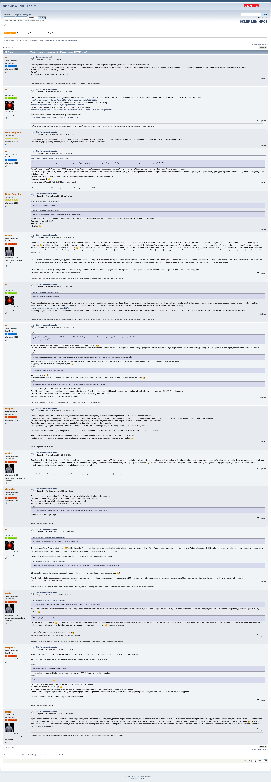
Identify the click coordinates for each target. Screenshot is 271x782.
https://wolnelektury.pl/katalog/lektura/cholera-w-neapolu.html (54, 117)
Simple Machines (145, 776)
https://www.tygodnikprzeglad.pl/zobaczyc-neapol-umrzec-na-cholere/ (57, 105)
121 (16, 47)
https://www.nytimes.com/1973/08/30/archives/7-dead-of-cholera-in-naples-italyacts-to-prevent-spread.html (71, 110)
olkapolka (10, 408)
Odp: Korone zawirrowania (46, 89)
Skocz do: (247, 761)
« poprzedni (256, 44)
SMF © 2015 (135, 776)
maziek (8, 235)
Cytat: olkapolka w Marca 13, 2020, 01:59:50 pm (48, 537)
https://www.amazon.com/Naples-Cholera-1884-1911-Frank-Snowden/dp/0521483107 (64, 100)
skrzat (57, 40)
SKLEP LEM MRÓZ (253, 21)
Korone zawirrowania (44, 57)
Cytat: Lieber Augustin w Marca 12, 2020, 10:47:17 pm (50, 158)
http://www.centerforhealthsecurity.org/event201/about (51, 308)
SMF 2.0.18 (126, 776)
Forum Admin (49, 40)
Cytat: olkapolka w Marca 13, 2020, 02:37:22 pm (48, 600)
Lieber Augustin (13, 132)
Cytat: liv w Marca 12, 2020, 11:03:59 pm (45, 201)
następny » (264, 44)
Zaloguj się (17, 15)
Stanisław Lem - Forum (19, 6)
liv (6, 57)
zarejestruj (27, 15)
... (14, 47)
